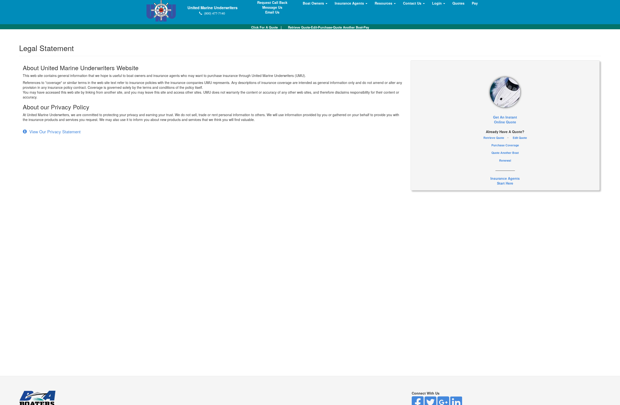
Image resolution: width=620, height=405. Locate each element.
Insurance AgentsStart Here (505, 181)
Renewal (505, 160)
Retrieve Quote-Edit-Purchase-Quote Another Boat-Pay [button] (328, 27)
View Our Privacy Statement (54, 131)
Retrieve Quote (493, 137)
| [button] (266, 27)
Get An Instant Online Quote (505, 119)
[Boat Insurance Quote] (505, 92)
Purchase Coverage (505, 145)
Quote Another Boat (505, 152)
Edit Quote (520, 137)
